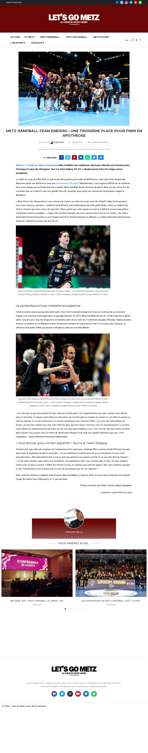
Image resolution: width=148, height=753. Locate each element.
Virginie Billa (58, 142)
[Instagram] (126, 2)
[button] (5, 579)
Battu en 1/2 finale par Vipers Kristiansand (37, 165)
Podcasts (37, 43)
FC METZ (29, 37)
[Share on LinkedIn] (81, 157)
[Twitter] (121, 2)
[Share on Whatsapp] (87, 157)
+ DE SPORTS (18, 43)
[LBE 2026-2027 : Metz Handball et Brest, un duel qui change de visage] (37, 573)
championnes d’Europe (67, 183)
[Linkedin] (131, 2)
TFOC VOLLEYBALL (76, 37)
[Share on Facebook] (61, 157)
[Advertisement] (74, 632)
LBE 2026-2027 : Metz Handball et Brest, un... (37, 600)
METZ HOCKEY (101, 37)
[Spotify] (140, 2)
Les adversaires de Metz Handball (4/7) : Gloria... (111, 600)
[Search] (140, 40)
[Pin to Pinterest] (74, 157)
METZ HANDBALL (49, 37)
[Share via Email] (101, 157)
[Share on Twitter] (68, 157)
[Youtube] (135, 2)
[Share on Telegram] (94, 157)
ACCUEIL (15, 37)
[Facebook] (117, 2)
